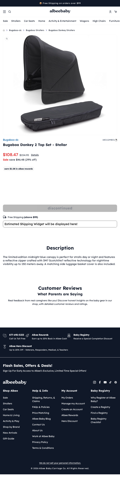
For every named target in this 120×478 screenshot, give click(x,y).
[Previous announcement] (4, 3)
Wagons (84, 20)
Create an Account (72, 409)
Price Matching (40, 412)
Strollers (15, 20)
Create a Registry (100, 407)
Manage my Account (73, 403)
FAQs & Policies (41, 407)
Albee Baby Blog (41, 418)
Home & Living (11, 415)
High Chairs (99, 20)
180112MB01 (108, 140)
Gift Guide (8, 438)
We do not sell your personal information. (60, 463)
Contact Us (38, 424)
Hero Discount (69, 421)
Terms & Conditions (43, 447)
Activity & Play (11, 421)
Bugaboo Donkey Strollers (62, 30)
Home (41, 20)
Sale (5, 20)
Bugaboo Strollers (35, 30)
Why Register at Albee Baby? (103, 399)
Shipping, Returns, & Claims (43, 399)
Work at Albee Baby (43, 436)
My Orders (67, 397)
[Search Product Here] (9, 11)
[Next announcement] (116, 3)
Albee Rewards (69, 415)
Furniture (114, 20)
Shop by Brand (11, 426)
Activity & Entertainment (62, 20)
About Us (37, 430)
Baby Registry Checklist (98, 420)
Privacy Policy (40, 442)
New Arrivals (10, 432)
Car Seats (29, 20)
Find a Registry (99, 412)
